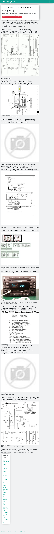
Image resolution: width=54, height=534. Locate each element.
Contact (2, 531)
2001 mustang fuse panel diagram (6, 462)
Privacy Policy (22, 531)
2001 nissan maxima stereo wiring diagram (12, 16)
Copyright (9, 531)
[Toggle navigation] (51, 1)
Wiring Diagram (8, 1)
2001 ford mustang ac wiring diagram (5, 490)
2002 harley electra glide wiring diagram (5, 515)
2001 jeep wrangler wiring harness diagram (5, 482)
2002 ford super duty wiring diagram (5, 469)
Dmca (15, 531)
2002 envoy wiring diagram (5, 503)
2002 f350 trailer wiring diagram (5, 509)
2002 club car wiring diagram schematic (6, 497)
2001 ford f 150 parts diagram (5, 475)
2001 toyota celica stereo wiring (5, 521)
